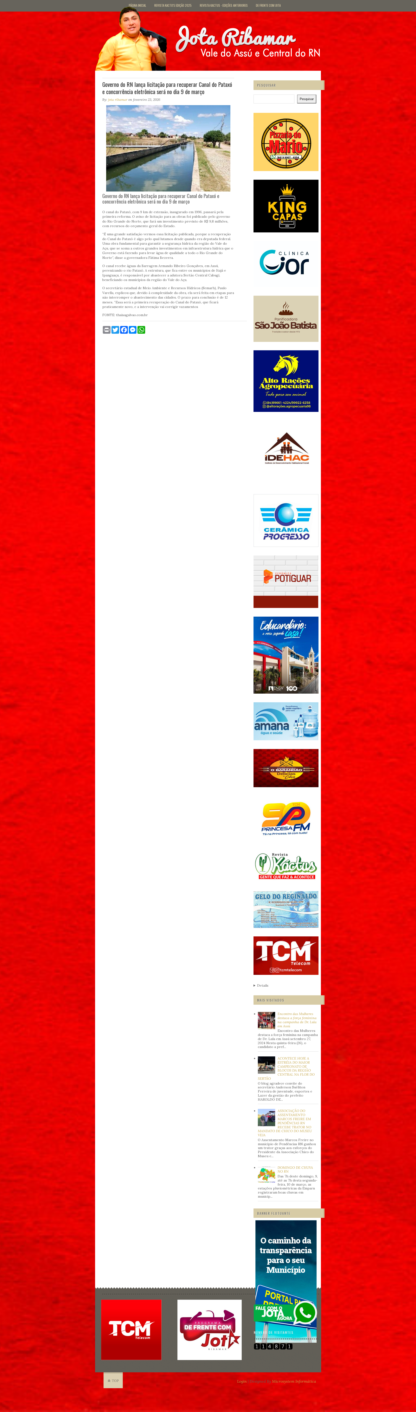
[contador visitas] (273, 1348)
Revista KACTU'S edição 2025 (173, 5)
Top (115, 1381)
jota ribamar (117, 99)
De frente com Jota (268, 5)
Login (242, 1381)
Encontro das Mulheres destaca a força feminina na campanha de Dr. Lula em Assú (297, 1020)
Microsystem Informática (294, 1381)
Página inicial (137, 5)
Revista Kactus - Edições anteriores (224, 5)
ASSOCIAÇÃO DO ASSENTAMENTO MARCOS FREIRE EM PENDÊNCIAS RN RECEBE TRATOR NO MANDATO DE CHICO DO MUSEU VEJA (285, 1123)
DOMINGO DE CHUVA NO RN (295, 1169)
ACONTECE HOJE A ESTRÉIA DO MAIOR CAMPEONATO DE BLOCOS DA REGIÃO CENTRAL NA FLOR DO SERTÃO (286, 1068)
